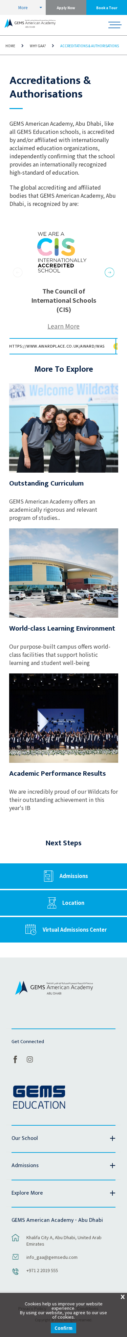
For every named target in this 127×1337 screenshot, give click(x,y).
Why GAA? (38, 45)
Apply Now (66, 7)
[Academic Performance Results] (63, 718)
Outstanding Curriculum (46, 483)
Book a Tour (107, 7)
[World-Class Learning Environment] (63, 573)
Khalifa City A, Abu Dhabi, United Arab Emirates (64, 1240)
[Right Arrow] (109, 273)
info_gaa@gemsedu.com (52, 1257)
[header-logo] (30, 25)
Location (73, 902)
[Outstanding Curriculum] (63, 428)
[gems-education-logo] (39, 1097)
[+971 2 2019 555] (16, 1275)
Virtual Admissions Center (75, 929)
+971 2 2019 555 (42, 1270)
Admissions (74, 875)
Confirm (63, 1328)
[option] (63, 290)
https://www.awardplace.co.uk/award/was (57, 346)
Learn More (63, 325)
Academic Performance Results (57, 773)
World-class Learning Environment (62, 628)
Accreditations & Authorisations (89, 45)
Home (10, 45)
